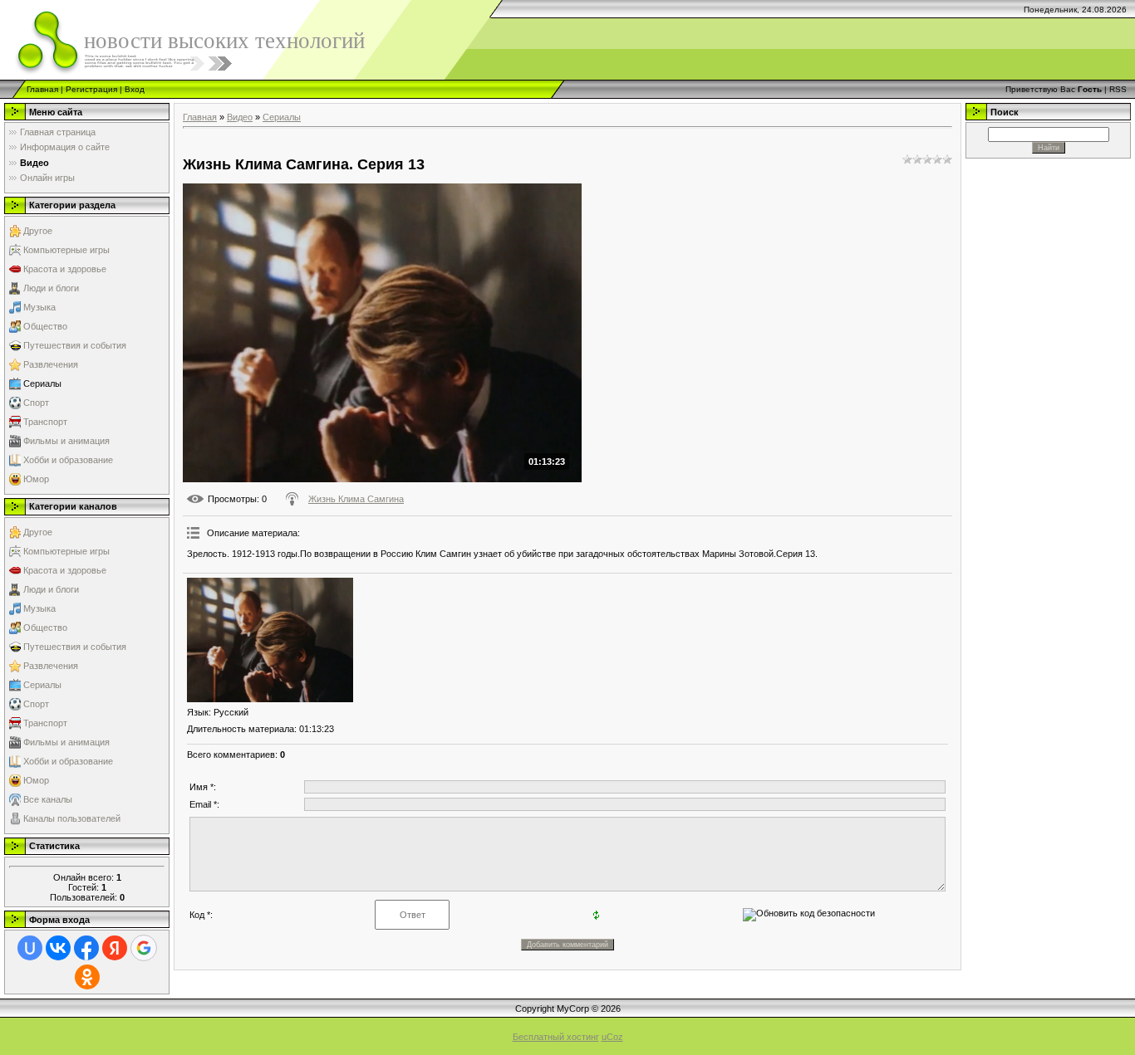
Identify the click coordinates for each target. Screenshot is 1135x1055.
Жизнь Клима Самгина (356, 499)
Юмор (36, 479)
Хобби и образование (68, 460)
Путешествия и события (74, 345)
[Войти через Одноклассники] (87, 977)
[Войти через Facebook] (86, 947)
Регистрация (91, 89)
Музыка (39, 307)
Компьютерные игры (66, 250)
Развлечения (50, 364)
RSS (1118, 89)
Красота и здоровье (64, 269)
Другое (37, 231)
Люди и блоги (51, 288)
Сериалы (42, 383)
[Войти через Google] (143, 948)
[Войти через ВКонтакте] (58, 947)
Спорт (36, 403)
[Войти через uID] (29, 947)
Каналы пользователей (71, 818)
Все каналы (47, 799)
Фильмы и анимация (66, 441)
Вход (135, 89)
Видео (240, 117)
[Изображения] (270, 640)
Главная (42, 89)
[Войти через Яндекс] (114, 947)
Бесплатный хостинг (556, 1037)
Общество (45, 326)
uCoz (612, 1037)
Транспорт (45, 422)
